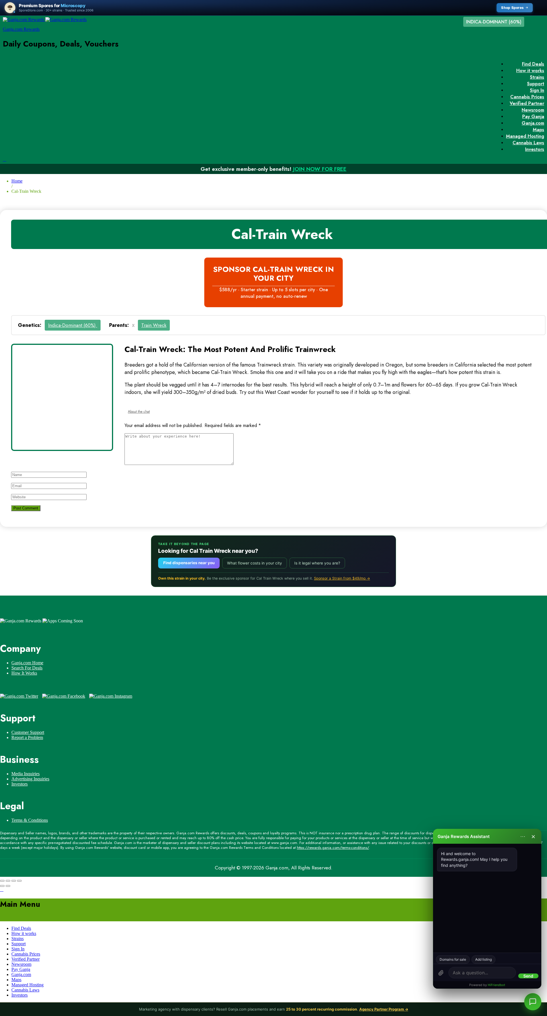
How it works (530, 70)
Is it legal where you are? (317, 563)
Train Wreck (153, 325)
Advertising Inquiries (30, 778)
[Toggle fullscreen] (13, 881)
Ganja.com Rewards (21, 29)
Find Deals (533, 64)
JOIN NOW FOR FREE (319, 169)
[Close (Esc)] (2, 881)
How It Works (24, 673)
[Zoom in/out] (19, 881)
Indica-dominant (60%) (72, 325)
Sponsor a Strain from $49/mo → (342, 578)
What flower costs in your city (254, 563)
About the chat (139, 411)
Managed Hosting (525, 136)
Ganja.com (533, 123)
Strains (537, 77)
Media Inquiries (25, 773)
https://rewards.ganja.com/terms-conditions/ (333, 847)
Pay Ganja (533, 116)
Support (535, 83)
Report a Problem (27, 737)
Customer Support (27, 732)
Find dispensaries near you (189, 562)
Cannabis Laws (528, 142)
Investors (534, 149)
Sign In (537, 90)
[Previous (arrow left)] (2, 886)
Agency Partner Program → (383, 1009)
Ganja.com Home (27, 662)
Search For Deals (26, 667)
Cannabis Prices (527, 97)
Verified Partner (527, 103)
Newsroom (533, 110)
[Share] (8, 881)
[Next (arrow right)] (8, 886)
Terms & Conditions (29, 820)
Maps (538, 129)
